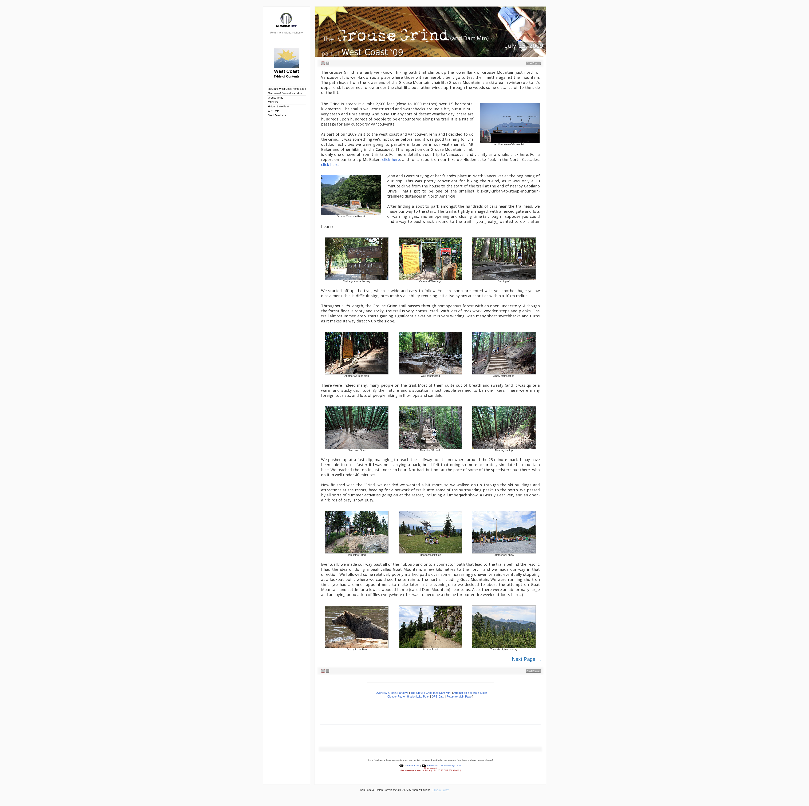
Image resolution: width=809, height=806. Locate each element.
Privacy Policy (441, 790)
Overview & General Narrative (285, 93)
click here (391, 159)
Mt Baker (273, 102)
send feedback (412, 765)
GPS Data (273, 111)
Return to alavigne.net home (286, 32)
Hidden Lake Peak (278, 106)
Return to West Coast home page (287, 88)
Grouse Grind (275, 97)
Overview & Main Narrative (392, 692)
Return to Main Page (458, 696)
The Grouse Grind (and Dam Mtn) (431, 692)
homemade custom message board (444, 765)
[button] (323, 63)
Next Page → (527, 659)
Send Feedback (277, 115)
